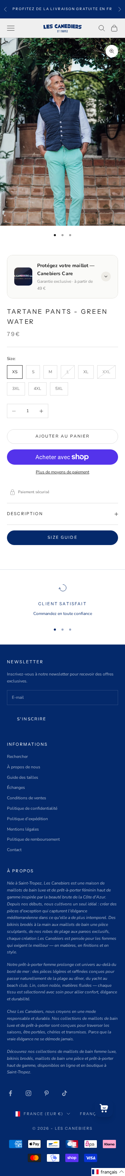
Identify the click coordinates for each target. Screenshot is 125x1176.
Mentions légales (23, 829)
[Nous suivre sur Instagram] (28, 1093)
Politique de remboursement (33, 839)
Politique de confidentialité (32, 808)
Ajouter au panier (62, 436)
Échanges (16, 787)
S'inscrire (32, 719)
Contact (14, 850)
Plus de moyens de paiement (62, 472)
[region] (62, 600)
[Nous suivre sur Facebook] (10, 1093)
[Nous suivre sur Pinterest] (46, 1093)
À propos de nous (23, 767)
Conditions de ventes (26, 798)
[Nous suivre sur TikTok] (64, 1093)
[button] (108, 1172)
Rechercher (17, 756)
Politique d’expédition (27, 819)
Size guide (62, 537)
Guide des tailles (22, 777)
